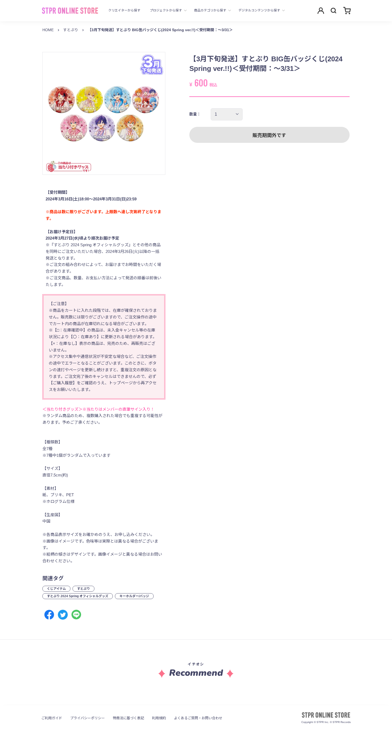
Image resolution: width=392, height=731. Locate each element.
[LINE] (76, 615)
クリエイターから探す (124, 10)
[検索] (334, 11)
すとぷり (70, 30)
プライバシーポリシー (87, 718)
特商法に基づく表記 (128, 718)
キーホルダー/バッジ (134, 596)
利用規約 (159, 718)
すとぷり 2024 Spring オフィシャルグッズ (77, 596)
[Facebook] (49, 615)
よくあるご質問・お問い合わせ (198, 718)
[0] (347, 10)
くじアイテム (56, 589)
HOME (48, 30)
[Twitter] (63, 615)
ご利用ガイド (51, 718)
